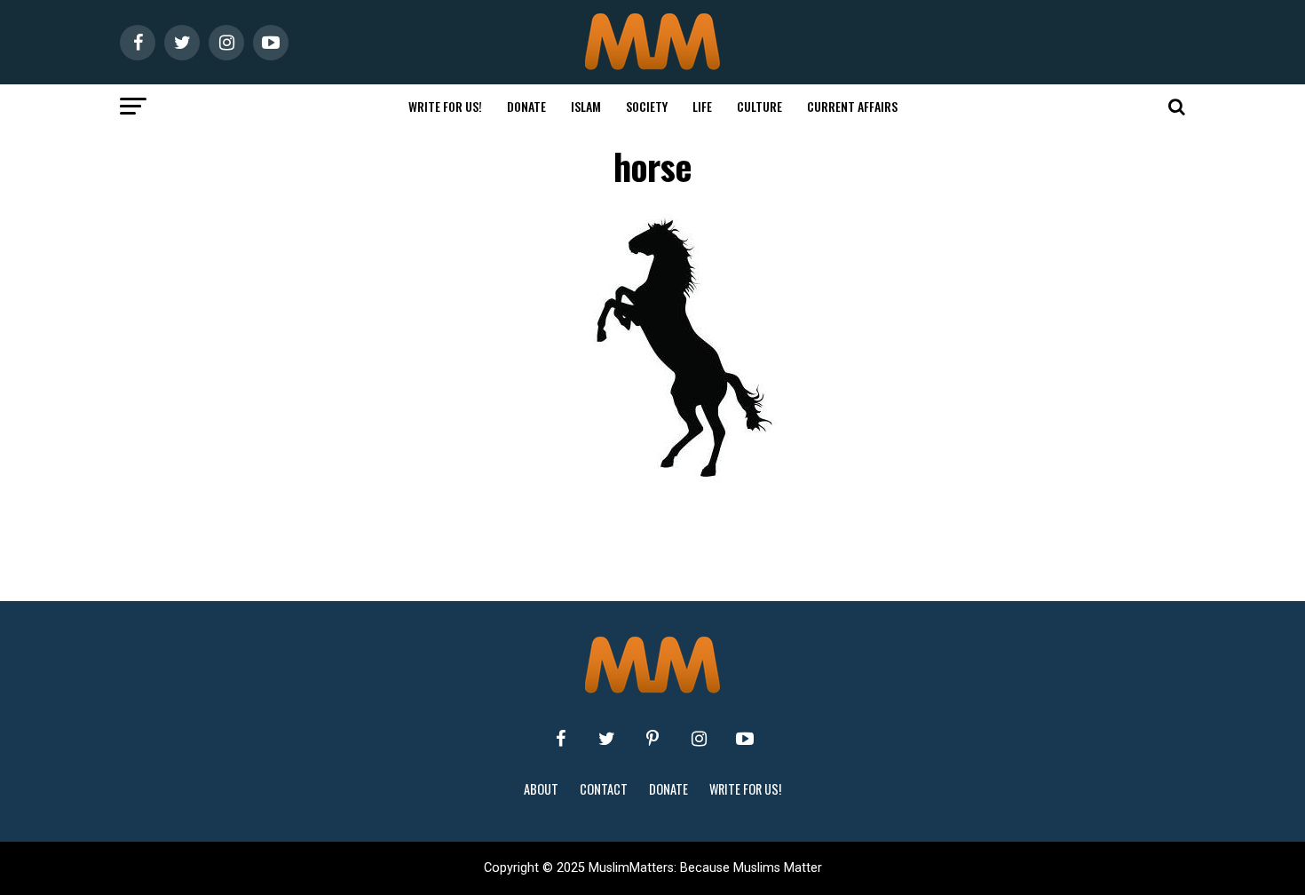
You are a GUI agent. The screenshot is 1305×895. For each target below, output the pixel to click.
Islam (586, 106)
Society (647, 106)
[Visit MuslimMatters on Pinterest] (652, 738)
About (541, 789)
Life (702, 106)
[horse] (688, 482)
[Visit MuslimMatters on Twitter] (606, 738)
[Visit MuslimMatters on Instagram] (698, 738)
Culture (759, 106)
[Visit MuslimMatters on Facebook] (560, 738)
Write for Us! (445, 106)
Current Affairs (852, 106)
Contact (604, 789)
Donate (526, 106)
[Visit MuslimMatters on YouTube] (745, 738)
